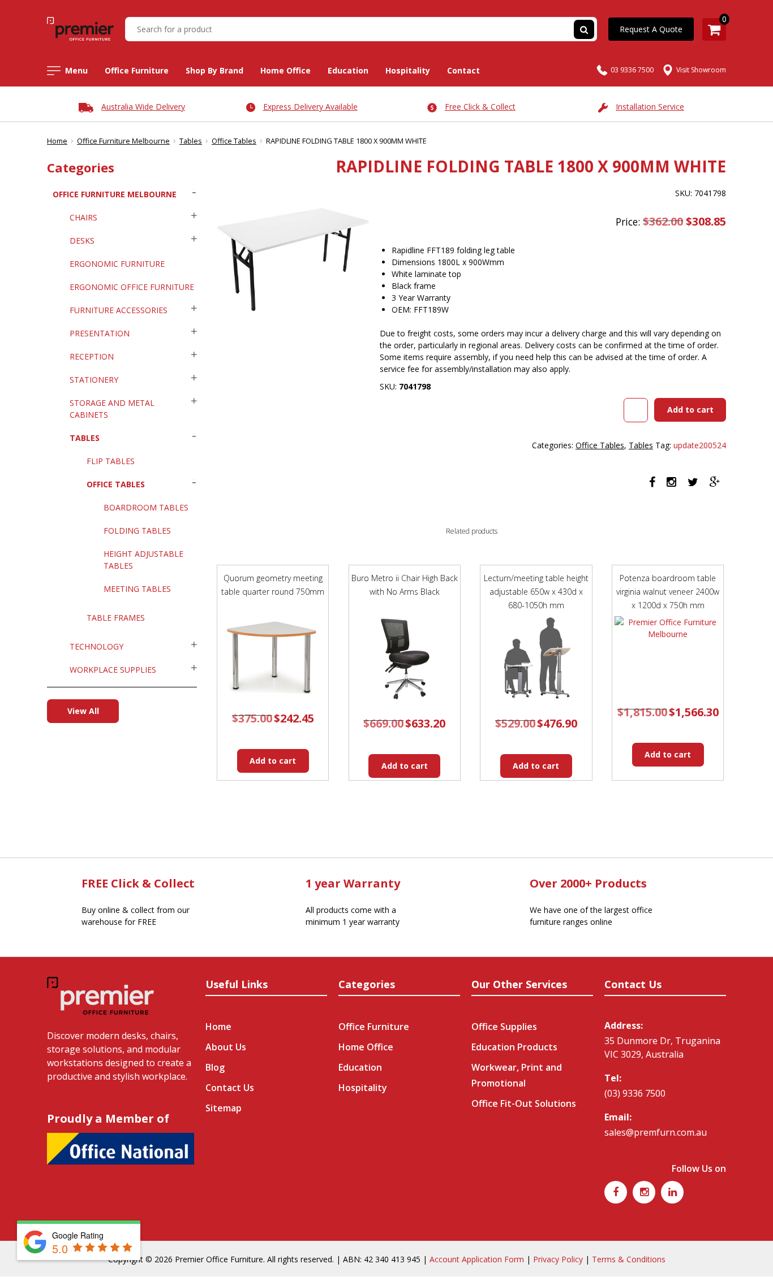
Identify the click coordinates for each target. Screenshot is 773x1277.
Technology (96, 646)
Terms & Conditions (628, 1259)
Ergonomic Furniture (117, 263)
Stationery (94, 379)
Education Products (514, 1047)
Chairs (83, 217)
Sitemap (223, 1108)
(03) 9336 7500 (634, 1093)
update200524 (699, 445)
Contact (463, 70)
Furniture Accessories (119, 310)
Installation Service (650, 106)
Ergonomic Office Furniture (132, 287)
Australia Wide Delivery (143, 106)
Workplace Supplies (113, 669)
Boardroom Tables (146, 507)
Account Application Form (477, 1259)
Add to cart (690, 409)
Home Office (285, 70)
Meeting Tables (137, 588)
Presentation (100, 333)
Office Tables (234, 141)
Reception (92, 356)
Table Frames (116, 617)
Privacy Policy (558, 1259)
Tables (190, 141)
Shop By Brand (214, 70)
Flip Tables (111, 461)
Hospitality (407, 70)
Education (348, 70)
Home (57, 141)
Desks (82, 240)
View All (83, 710)
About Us (225, 1047)
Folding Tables (137, 530)
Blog (215, 1067)
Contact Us (229, 1087)
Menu (76, 70)
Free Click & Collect (480, 106)
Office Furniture (137, 70)
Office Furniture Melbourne (123, 141)
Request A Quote (651, 29)
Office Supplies (504, 1026)
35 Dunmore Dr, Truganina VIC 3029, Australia (662, 1047)
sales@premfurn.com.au (655, 1132)
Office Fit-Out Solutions (523, 1103)
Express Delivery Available (310, 106)
